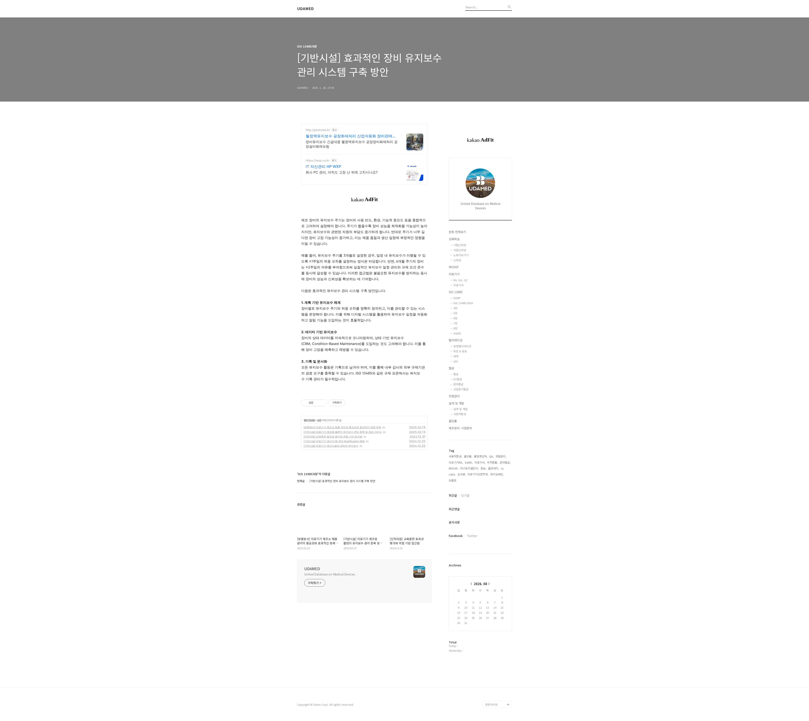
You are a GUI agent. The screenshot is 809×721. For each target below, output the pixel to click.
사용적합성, (455, 456)
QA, (491, 456)
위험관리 (454, 396)
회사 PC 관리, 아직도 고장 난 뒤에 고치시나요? (342, 172)
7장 (455, 323)
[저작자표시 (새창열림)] (347, 402)
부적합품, (492, 462)
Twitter (472, 536)
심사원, (461, 474)
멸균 (451, 368)
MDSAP (454, 267)
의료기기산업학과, (478, 474)
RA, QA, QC (460, 280)
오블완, (453, 480)
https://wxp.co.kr (317, 160)
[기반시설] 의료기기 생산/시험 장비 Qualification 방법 (334, 441)
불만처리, (493, 468)
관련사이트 (491, 704)
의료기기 (454, 274)
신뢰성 (457, 260)
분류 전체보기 (457, 232)
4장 (455, 308)
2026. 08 (480, 584)
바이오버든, (497, 474)
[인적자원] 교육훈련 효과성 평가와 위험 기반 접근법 (333, 436)
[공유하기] (317, 403)
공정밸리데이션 (462, 346)
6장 (319, 420)
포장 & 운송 (460, 351)
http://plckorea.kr (318, 130)
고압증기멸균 (461, 389)
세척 (455, 356)
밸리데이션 (455, 340)
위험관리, (501, 456)
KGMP (457, 298)
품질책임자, (481, 456)
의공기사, (479, 462)
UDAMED (305, 8)
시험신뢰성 (459, 245)
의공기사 (458, 285)
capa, (452, 474)
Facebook (456, 536)
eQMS (457, 333)
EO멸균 (457, 379)
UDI (455, 361)
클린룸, (468, 456)
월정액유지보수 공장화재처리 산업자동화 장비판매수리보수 (351, 136)
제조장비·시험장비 (460, 428)
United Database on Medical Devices (329, 574)
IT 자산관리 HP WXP (323, 166)
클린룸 (453, 421)
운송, (483, 468)
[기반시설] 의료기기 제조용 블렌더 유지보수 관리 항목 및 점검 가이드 (343, 431)
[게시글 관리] (322, 403)
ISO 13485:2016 (463, 303)
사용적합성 (459, 414)
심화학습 (454, 239)
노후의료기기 (461, 255)
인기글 (465, 495)
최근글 (453, 495)
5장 (455, 313)
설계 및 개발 (456, 403)
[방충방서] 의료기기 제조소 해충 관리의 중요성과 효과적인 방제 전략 (342, 427)
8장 (455, 328)
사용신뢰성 (459, 250)
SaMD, (469, 462)
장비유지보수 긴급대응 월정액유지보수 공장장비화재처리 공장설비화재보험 (352, 144)
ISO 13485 (309, 420)
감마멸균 (458, 384)
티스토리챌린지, (469, 468)
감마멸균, (505, 462)
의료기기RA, (456, 462)
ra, (502, 468)
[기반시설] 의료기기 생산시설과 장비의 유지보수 (331, 445)
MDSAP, (454, 468)
